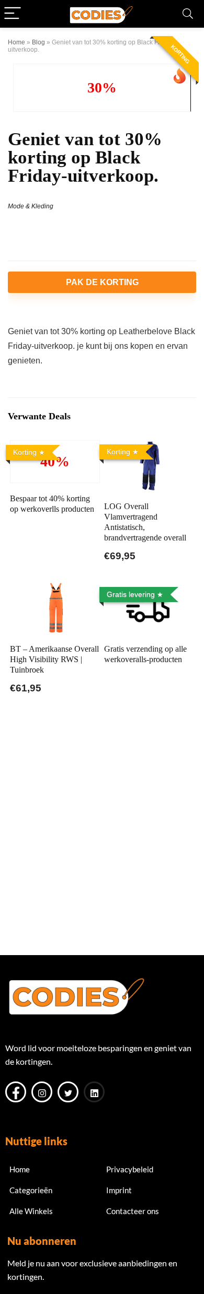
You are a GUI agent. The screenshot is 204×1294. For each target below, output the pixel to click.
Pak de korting (102, 282)
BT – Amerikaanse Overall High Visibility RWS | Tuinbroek (54, 659)
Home (16, 42)
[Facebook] (15, 1091)
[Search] (187, 14)
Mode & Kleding (30, 206)
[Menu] (12, 14)
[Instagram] (41, 1091)
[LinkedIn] (94, 1091)
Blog (38, 42)
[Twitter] (68, 1091)
